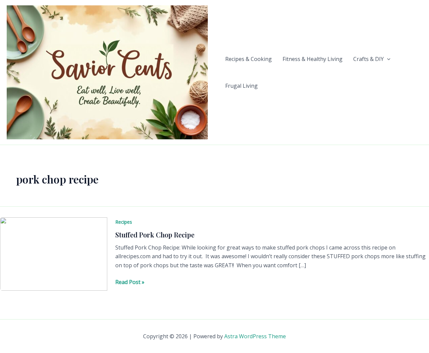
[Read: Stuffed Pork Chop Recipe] (53, 253)
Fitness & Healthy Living (313, 59)
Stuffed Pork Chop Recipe (154, 234)
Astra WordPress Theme (255, 336)
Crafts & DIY (368, 59)
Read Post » (129, 282)
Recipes (123, 222)
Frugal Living (241, 85)
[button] (387, 59)
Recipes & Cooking (248, 59)
